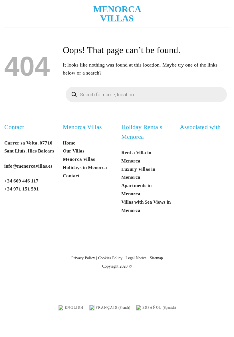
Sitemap (156, 258)
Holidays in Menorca (85, 167)
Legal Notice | (136, 258)
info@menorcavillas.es (28, 166)
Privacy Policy (83, 258)
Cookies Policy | (111, 258)
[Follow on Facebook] (11, 207)
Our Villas (73, 151)
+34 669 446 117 (21, 181)
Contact (14, 127)
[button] (8, 13)
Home (69, 143)
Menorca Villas (117, 14)
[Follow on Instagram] (24, 207)
